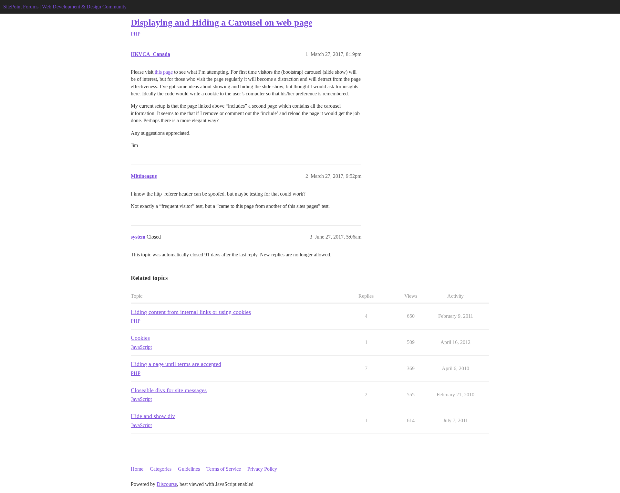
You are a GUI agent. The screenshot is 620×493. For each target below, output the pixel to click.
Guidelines (189, 469)
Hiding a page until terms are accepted (176, 364)
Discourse (167, 484)
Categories (160, 469)
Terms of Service (223, 469)
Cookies (140, 338)
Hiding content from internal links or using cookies (191, 312)
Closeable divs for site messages (169, 390)
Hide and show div (153, 416)
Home (137, 469)
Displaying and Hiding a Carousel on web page (221, 22)
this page (163, 72)
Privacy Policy (262, 469)
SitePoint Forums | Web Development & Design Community (65, 6)
